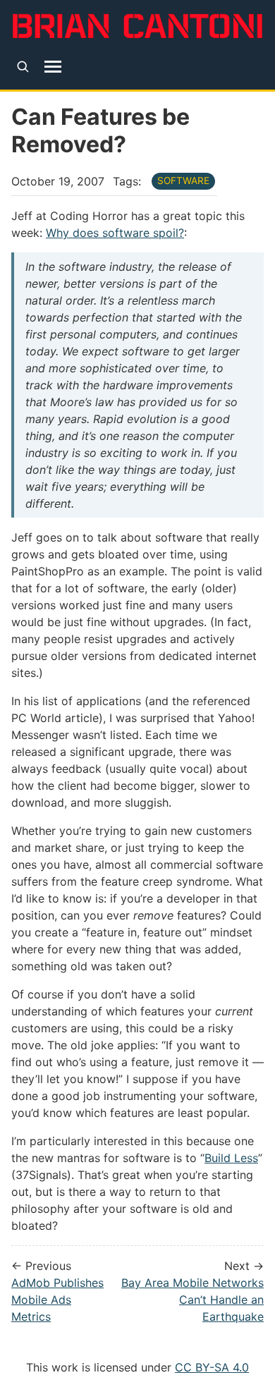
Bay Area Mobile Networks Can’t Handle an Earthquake (192, 1300)
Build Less (231, 1158)
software (183, 180)
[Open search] (23, 66)
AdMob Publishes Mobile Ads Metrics (57, 1300)
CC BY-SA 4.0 (212, 1367)
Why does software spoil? (115, 233)
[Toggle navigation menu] (53, 66)
